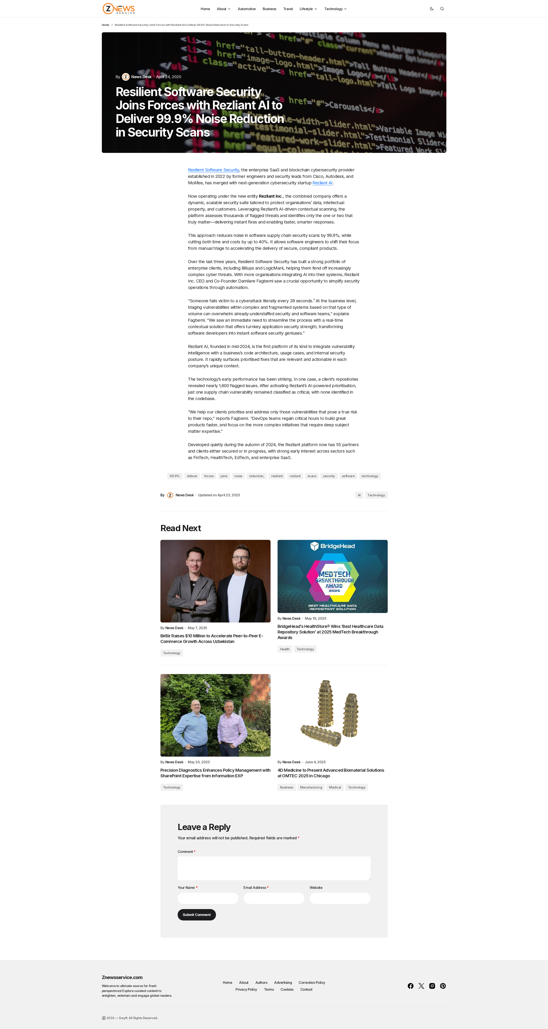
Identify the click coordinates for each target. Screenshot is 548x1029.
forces (209, 476)
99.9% (175, 476)
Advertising (283, 982)
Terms (269, 989)
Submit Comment (197, 915)
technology (370, 476)
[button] (431, 8)
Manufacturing (311, 787)
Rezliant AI (322, 182)
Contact (306, 989)
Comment (187, 851)
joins (223, 476)
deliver (192, 476)
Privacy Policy (246, 989)
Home (105, 24)
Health (285, 649)
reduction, (256, 476)
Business (286, 787)
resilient (277, 476)
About (243, 982)
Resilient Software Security (213, 169)
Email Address (256, 887)
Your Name (188, 887)
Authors (261, 982)
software (348, 476)
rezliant (295, 476)
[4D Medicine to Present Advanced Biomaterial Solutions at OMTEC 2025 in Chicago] (333, 715)
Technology (376, 495)
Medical (335, 787)
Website (316, 887)
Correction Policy (312, 982)
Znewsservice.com (122, 977)
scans (311, 476)
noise (238, 476)
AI (359, 495)
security (329, 476)
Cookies (287, 989)
